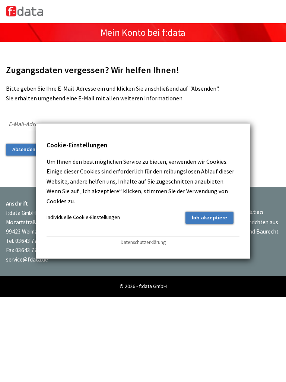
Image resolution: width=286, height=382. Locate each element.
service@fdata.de (27, 259)
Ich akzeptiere (209, 217)
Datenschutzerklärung (143, 242)
